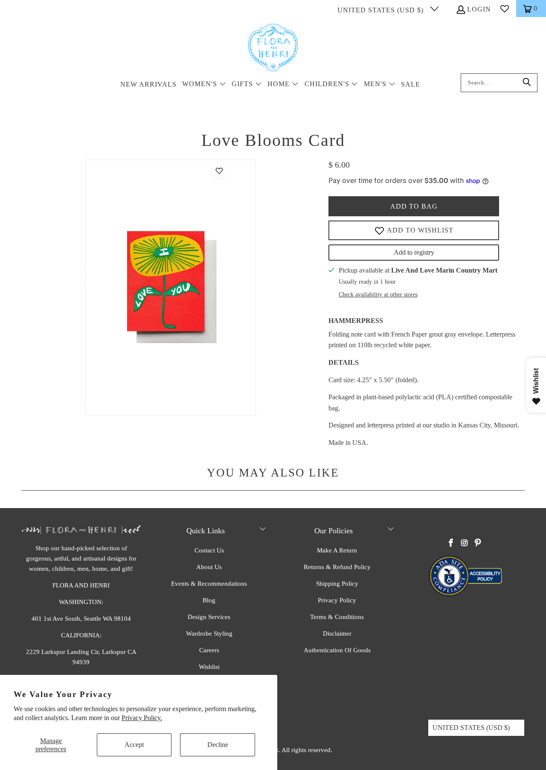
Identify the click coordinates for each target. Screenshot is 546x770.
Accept (134, 744)
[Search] (526, 82)
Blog (209, 600)
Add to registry (414, 252)
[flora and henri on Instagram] (464, 543)
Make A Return (337, 550)
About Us (209, 567)
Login (479, 9)
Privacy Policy (337, 600)
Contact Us (209, 550)
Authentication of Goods (337, 650)
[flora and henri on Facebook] (451, 543)
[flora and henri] (273, 48)
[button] (204, 84)
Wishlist (209, 666)
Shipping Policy (337, 583)
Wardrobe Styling (209, 633)
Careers (209, 650)
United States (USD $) (381, 10)
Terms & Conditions (337, 616)
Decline (217, 744)
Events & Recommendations (209, 583)
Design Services (209, 616)
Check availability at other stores (378, 294)
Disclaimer (337, 633)
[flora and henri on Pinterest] (478, 543)
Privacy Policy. (142, 717)
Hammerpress (355, 320)
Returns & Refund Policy (337, 567)
